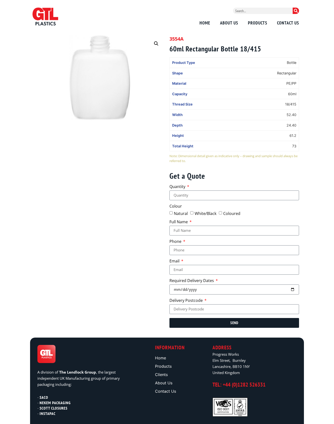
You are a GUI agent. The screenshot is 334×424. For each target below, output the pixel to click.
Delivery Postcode (186, 300)
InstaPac (48, 413)
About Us (229, 23)
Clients (161, 374)
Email (174, 261)
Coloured (231, 213)
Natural (181, 213)
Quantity (177, 187)
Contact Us (288, 23)
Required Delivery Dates (192, 281)
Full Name (179, 222)
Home (205, 23)
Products (257, 23)
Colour (175, 206)
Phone (175, 241)
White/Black (205, 213)
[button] (156, 43)
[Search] (296, 11)
